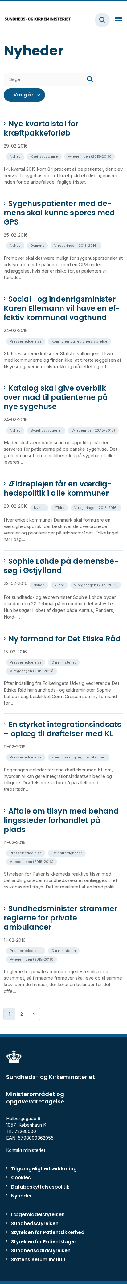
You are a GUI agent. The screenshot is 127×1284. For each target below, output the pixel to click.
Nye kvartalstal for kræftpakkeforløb (41, 128)
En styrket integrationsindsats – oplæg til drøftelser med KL (62, 729)
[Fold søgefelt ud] (102, 20)
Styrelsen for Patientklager (43, 1241)
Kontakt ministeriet (25, 1150)
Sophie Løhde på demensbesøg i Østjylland (61, 566)
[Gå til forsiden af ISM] (36, 20)
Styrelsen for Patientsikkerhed (47, 1232)
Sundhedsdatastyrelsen (41, 1250)
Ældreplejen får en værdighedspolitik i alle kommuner (58, 488)
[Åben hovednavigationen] (121, 20)
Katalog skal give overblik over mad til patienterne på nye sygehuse (56, 397)
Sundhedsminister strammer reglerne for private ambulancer (60, 918)
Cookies (21, 1177)
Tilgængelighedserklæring (44, 1168)
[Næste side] (34, 1014)
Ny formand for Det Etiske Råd (64, 639)
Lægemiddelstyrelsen (38, 1214)
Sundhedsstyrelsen (35, 1223)
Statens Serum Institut (38, 1259)
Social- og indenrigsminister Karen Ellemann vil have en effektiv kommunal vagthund (62, 308)
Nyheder (21, 1196)
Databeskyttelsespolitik (40, 1187)
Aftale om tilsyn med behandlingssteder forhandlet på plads (63, 820)
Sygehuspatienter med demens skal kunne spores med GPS (59, 213)
